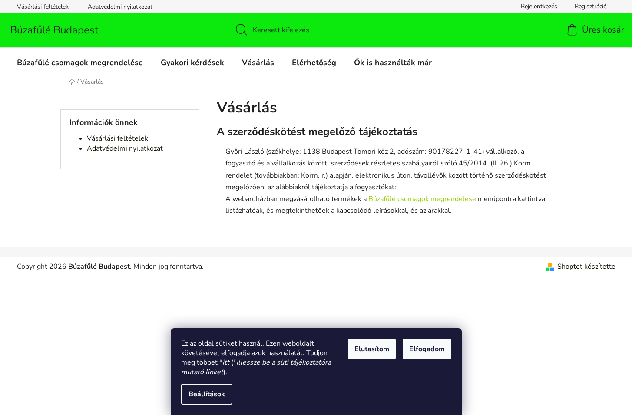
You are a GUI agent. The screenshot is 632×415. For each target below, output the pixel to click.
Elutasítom (371, 349)
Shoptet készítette (586, 266)
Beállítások (207, 394)
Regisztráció (591, 6)
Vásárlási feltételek (43, 7)
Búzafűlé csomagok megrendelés (420, 199)
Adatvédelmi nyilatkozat (120, 7)
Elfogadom (427, 349)
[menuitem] (80, 62)
